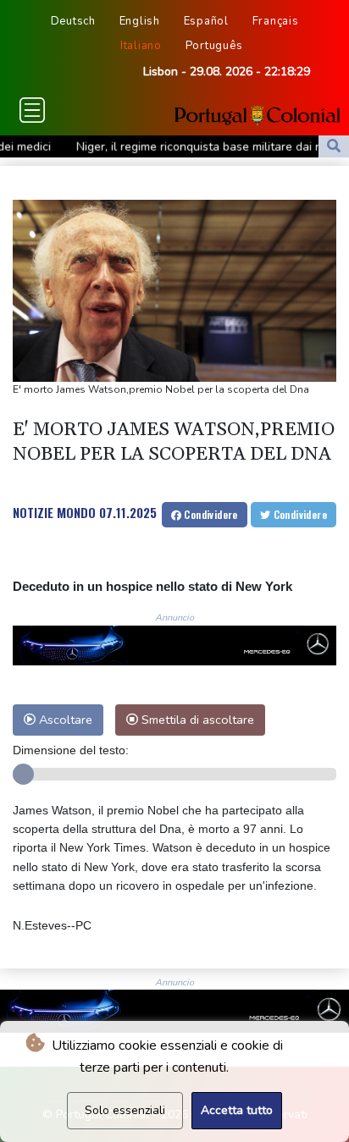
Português (214, 45)
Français (275, 21)
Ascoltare (64, 719)
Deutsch (73, 21)
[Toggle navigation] (32, 110)
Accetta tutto (237, 1110)
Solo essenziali (125, 1110)
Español (206, 21)
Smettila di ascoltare (196, 719)
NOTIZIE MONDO (54, 512)
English (139, 21)
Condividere (209, 514)
